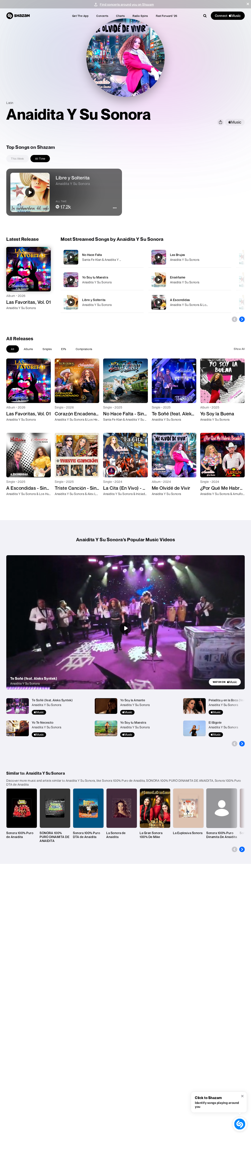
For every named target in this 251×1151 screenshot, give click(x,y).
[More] (138, 257)
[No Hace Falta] (102, 257)
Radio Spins (140, 15)
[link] (225, 682)
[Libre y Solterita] (102, 302)
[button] (248, 4)
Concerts (102, 15)
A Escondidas (180, 300)
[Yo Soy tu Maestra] (102, 279)
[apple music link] (235, 122)
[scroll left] (234, 319)
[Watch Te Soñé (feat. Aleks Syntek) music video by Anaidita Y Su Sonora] (125, 628)
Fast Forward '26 (166, 15)
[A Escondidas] (189, 302)
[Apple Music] (13, 315)
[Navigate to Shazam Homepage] (18, 15)
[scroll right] (242, 319)
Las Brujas (177, 255)
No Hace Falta (92, 255)
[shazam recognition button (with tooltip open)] (239, 1124)
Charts (120, 15)
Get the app (80, 15)
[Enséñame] (189, 279)
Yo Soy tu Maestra (95, 277)
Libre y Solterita (93, 300)
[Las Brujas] (189, 257)
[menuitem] (80, 15)
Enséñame (178, 277)
